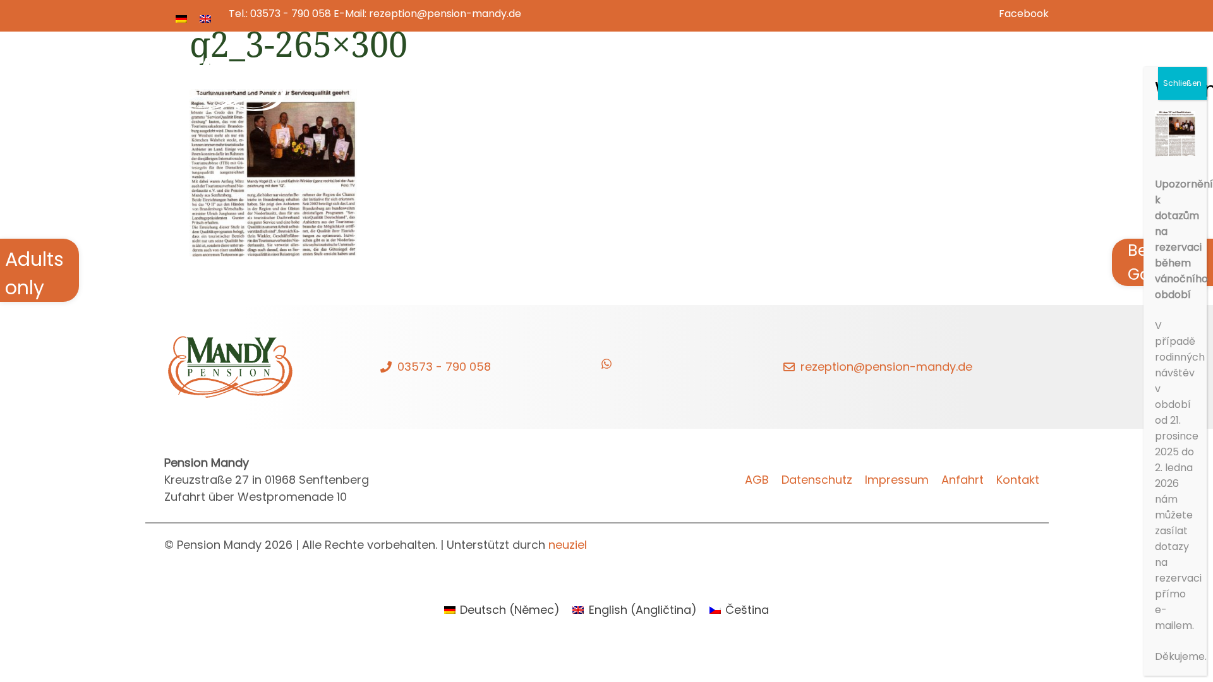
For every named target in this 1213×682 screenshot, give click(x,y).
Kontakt (1003, 75)
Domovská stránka (597, 75)
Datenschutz (817, 480)
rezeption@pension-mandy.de (445, 13)
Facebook (1024, 13)
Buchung (845, 75)
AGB (757, 480)
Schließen (1182, 83)
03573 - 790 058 (290, 13)
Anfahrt (962, 480)
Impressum (897, 480)
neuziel (567, 545)
